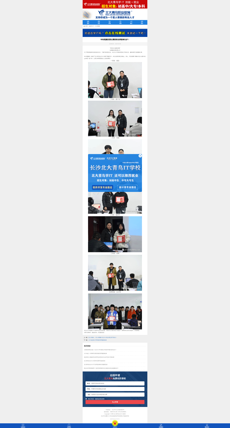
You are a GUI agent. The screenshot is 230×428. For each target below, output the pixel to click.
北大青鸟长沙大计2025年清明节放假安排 (94, 360)
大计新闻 (97, 26)
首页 (86, 26)
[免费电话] (115, 423)
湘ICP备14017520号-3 (115, 418)
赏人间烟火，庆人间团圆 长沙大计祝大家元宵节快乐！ (102, 337)
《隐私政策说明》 (99, 399)
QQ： (89, 394)
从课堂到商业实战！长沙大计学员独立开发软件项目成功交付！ (100, 349)
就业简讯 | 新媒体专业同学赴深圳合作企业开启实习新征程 (99, 357)
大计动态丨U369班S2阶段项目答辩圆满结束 (95, 353)
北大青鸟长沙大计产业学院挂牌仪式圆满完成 (95, 364)
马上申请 (115, 402)
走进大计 (91, 26)
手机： (89, 389)
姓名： (89, 383)
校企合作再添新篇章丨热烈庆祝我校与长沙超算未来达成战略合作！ (101, 368)
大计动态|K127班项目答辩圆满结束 (97, 340)
